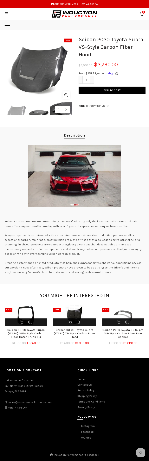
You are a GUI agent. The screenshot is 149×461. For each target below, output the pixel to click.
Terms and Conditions (91, 401)
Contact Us (84, 384)
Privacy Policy (86, 407)
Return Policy (85, 390)
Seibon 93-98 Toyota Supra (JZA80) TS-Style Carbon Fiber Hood (74, 333)
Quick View (30, 322)
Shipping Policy (87, 396)
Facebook (87, 431)
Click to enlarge (66, 95)
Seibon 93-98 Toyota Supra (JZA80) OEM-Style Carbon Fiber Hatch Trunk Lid (26, 333)
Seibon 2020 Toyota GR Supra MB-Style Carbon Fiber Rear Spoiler (122, 333)
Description (74, 135)
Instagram (88, 426)
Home (81, 379)
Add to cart (112, 90)
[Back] (7, 25)
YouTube (86, 437)
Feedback (93, 455)
